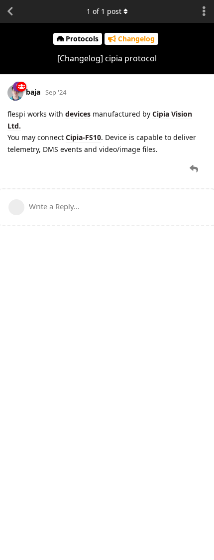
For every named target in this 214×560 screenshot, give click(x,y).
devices (78, 114)
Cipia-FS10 (83, 137)
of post (104, 11)
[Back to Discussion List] (10, 11)
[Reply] (195, 169)
